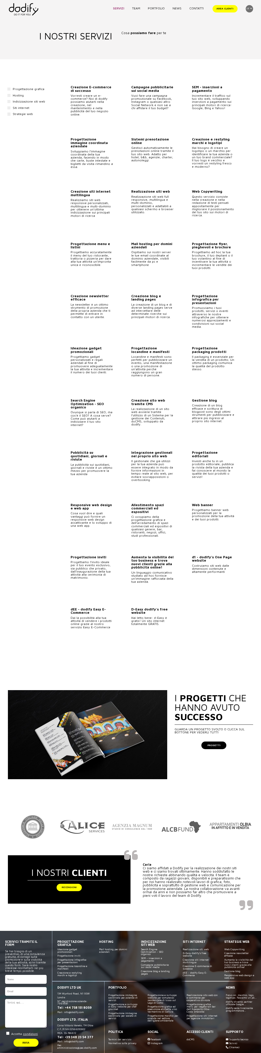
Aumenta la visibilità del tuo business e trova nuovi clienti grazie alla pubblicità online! (238, 963)
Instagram (156, 1043)
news (177, 8)
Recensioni (69, 887)
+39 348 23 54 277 (79, 1037)
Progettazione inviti (69, 955)
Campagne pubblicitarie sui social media (155, 966)
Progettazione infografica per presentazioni (71, 961)
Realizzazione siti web (196, 949)
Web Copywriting (234, 949)
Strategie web (23, 114)
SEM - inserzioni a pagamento (151, 959)
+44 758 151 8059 (78, 1007)
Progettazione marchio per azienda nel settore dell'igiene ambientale (163, 1018)
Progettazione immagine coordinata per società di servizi (122, 1016)
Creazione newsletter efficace (236, 954)
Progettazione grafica (28, 89)
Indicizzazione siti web (29, 101)
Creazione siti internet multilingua (196, 961)
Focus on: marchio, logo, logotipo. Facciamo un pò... (241, 996)
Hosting (18, 95)
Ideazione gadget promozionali (67, 950)
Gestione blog (232, 971)
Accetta (24, 1034)
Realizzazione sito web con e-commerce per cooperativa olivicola (202, 998)
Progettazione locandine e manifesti (72, 967)
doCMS (190, 1039)
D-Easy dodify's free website (194, 954)
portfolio (156, 8)
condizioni (30, 1034)
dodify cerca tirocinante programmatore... (239, 1009)
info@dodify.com (74, 1012)
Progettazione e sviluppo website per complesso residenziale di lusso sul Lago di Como (162, 999)
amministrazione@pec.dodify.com (77, 1047)
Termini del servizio (119, 1039)
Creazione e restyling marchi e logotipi (69, 974)
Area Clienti (224, 8)
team (136, 8)
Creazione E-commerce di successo (197, 967)
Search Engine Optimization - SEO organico (152, 952)
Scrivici (232, 1043)
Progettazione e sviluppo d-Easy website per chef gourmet (122, 1007)
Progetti (213, 745)
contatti (196, 8)
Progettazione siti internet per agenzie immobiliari (202, 1017)
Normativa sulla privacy (122, 1043)
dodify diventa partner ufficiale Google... (239, 1003)
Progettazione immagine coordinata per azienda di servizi (123, 998)
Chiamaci (234, 1047)
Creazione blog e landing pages (155, 972)
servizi (118, 8)
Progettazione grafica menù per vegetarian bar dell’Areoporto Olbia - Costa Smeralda (201, 1008)
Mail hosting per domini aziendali (113, 950)
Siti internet (21, 107)
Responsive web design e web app (239, 976)
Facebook (155, 1039)
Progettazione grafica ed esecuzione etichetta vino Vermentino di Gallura (162, 1009)
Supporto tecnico (238, 1039)
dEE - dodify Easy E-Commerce (195, 974)
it (248, 8)
